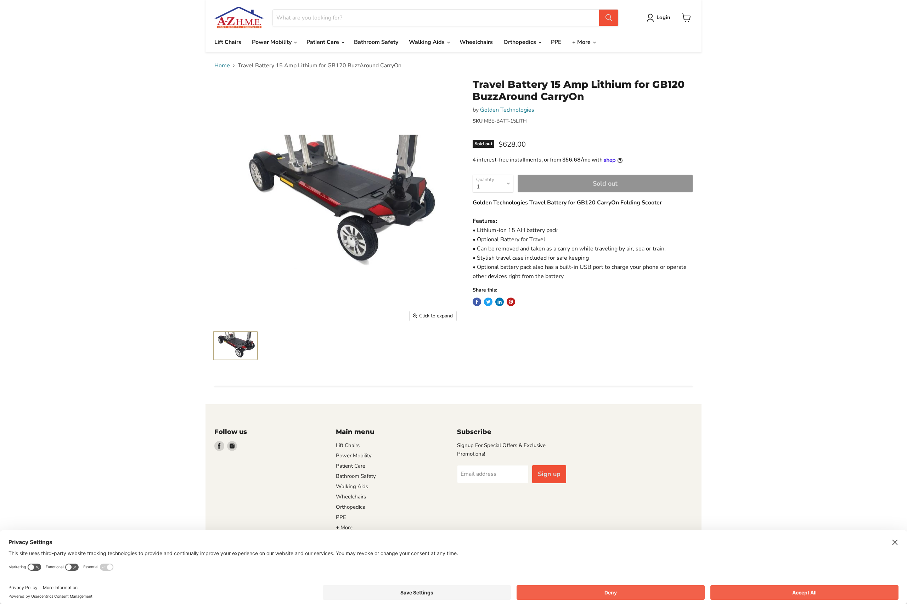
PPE (556, 42)
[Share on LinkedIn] (499, 302)
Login (663, 17)
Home (222, 65)
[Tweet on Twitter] (488, 302)
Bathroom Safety (376, 42)
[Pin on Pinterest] (511, 302)
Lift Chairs (227, 42)
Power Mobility (272, 42)
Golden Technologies (507, 110)
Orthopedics (520, 42)
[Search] (608, 18)
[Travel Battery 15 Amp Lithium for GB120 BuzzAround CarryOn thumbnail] (235, 346)
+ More (582, 42)
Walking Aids (427, 42)
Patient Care (323, 42)
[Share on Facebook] (477, 302)
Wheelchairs (476, 42)
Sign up (549, 474)
